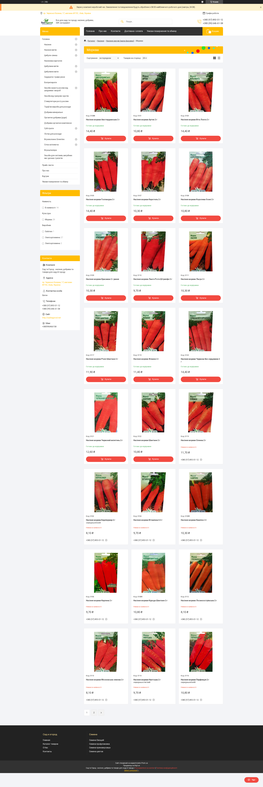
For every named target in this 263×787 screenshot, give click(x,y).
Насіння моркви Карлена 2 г (99, 600)
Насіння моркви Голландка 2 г (100, 199)
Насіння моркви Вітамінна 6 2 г (147, 520)
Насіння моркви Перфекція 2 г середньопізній (195, 681)
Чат (253, 780)
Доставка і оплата (133, 31)
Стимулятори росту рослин (56, 101)
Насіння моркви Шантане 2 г (146, 440)
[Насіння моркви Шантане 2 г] (153, 412)
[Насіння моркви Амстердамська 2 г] (106, 92)
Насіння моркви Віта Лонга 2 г (195, 120)
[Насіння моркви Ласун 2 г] (201, 251)
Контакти (115, 31)
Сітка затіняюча (51, 145)
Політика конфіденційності (166, 768)
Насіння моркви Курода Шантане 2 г (150, 600)
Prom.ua (144, 763)
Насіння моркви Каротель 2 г (147, 199)
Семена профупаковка (99, 744)
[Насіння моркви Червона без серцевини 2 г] (201, 331)
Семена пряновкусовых (100, 748)
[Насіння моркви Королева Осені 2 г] (201, 172)
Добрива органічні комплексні (58, 123)
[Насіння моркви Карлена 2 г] (106, 573)
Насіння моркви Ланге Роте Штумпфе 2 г (152, 279)
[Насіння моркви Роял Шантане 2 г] (106, 331)
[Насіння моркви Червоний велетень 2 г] (106, 412)
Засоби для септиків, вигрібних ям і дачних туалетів (58, 156)
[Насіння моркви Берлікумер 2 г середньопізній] (106, 492)
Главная (46, 740)
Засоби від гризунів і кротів (56, 96)
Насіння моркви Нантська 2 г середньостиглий (147, 681)
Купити (108, 138)
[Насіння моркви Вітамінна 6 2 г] (153, 492)
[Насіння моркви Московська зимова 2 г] (106, 652)
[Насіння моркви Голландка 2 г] (106, 172)
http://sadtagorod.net (51, 318)
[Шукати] (122, 22)
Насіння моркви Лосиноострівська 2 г (199, 600)
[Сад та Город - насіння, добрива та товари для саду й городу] (47, 21)
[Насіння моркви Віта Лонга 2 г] (201, 92)
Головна (90, 31)
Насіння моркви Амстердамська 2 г (103, 120)
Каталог (91, 41)
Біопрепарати (50, 82)
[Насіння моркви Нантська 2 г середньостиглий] (153, 652)
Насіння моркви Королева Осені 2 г (197, 199)
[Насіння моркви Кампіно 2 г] (201, 492)
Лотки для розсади (53, 134)
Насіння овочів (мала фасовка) (120, 41)
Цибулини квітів (51, 66)
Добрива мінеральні (53, 112)
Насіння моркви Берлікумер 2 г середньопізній (100, 521)
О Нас (45, 748)
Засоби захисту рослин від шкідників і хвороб (56, 89)
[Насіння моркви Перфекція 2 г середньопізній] (201, 652)
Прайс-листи (48, 165)
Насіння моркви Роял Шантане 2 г (102, 359)
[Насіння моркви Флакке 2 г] (153, 331)
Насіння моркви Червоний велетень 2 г (104, 440)
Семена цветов (96, 751)
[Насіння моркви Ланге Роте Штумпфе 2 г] (153, 251)
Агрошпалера (50, 150)
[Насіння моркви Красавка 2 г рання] (106, 251)
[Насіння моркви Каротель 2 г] (153, 172)
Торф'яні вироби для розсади (57, 107)
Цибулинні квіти (51, 72)
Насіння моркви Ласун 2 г (193, 279)
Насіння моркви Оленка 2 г (193, 440)
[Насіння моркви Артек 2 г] (153, 92)
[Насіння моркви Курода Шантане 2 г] (153, 573)
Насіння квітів (50, 50)
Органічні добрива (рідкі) (55, 117)
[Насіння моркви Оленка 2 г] (201, 412)
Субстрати (49, 128)
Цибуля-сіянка (50, 55)
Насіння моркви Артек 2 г (145, 120)
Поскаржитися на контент (145, 768)
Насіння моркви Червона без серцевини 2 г (200, 360)
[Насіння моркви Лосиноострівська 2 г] (201, 573)
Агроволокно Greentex (54, 139)
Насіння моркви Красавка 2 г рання (102, 279)
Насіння (100, 41)
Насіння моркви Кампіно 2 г (194, 520)
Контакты (47, 751)
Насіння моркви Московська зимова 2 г (105, 680)
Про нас (103, 31)
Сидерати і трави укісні (54, 77)
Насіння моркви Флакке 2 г (146, 359)
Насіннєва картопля (53, 61)
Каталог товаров (50, 744)
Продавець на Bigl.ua (131, 765)
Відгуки (45, 176)
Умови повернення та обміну (162, 31)
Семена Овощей (96, 740)
